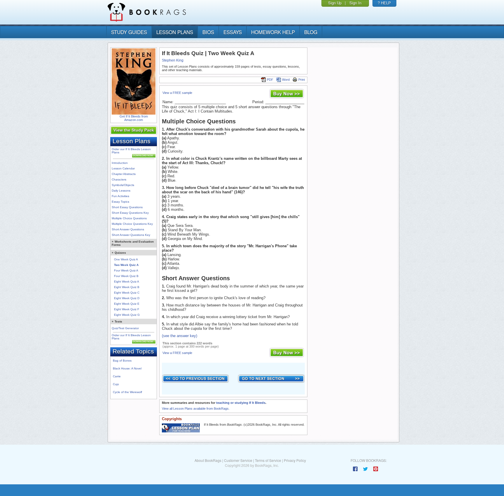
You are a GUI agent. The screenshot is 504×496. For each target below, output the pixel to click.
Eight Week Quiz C (126, 292)
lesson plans (174, 32)
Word (286, 79)
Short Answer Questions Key (131, 234)
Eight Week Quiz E (126, 303)
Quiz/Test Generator (125, 328)
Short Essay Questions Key (130, 212)
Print (301, 79)
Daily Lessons (121, 190)
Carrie (117, 376)
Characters (119, 179)
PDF (270, 79)
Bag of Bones (122, 360)
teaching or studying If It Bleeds (240, 402)
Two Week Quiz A (126, 265)
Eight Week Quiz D (126, 298)
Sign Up (335, 3)
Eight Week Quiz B (126, 287)
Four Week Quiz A (126, 270)
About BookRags (208, 460)
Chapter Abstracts (124, 174)
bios (208, 32)
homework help (273, 32)
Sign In (355, 3)
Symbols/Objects (123, 185)
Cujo (116, 384)
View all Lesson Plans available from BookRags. (196, 408)
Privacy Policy (295, 460)
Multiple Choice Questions (129, 218)
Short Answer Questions (128, 229)
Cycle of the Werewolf (127, 392)
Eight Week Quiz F (126, 309)
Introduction (120, 162)
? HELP (384, 3)
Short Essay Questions (127, 207)
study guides (129, 32)
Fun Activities (120, 196)
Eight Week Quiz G (127, 314)
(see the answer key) (179, 336)
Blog (310, 32)
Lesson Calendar (123, 168)
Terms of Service (268, 460)
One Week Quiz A (126, 259)
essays (232, 32)
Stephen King (172, 60)
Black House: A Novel (127, 368)
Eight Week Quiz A (126, 281)
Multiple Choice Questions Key (132, 223)
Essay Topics (120, 201)
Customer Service (238, 460)
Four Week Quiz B (126, 276)
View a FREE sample (177, 92)
